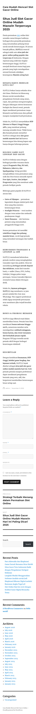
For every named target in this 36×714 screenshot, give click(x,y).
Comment (7, 412)
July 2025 (8, 664)
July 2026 (8, 630)
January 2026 (10, 647)
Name (6, 443)
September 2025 (11, 658)
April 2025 (9, 673)
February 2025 (10, 678)
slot (18, 35)
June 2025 (9, 667)
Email (6, 452)
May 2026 (9, 636)
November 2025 (11, 653)
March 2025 (9, 675)
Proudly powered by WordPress (13, 710)
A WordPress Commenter (13, 609)
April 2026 (9, 639)
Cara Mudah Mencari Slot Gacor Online (18, 8)
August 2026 (10, 627)
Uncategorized (10, 700)
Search (5, 540)
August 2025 (10, 661)
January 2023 (10, 684)
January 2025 (10, 681)
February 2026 (10, 644)
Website (6, 462)
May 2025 (9, 670)
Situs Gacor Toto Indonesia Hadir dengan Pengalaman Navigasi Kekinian (18, 570)
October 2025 (10, 656)
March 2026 (9, 642)
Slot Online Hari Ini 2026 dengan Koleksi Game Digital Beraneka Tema (18, 590)
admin (8, 388)
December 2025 (11, 650)
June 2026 (9, 633)
